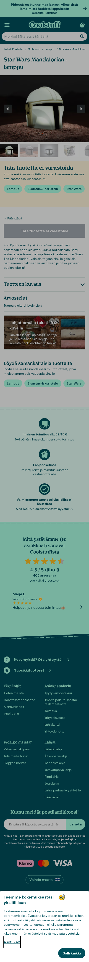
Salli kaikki (72, 953)
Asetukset (12, 942)
